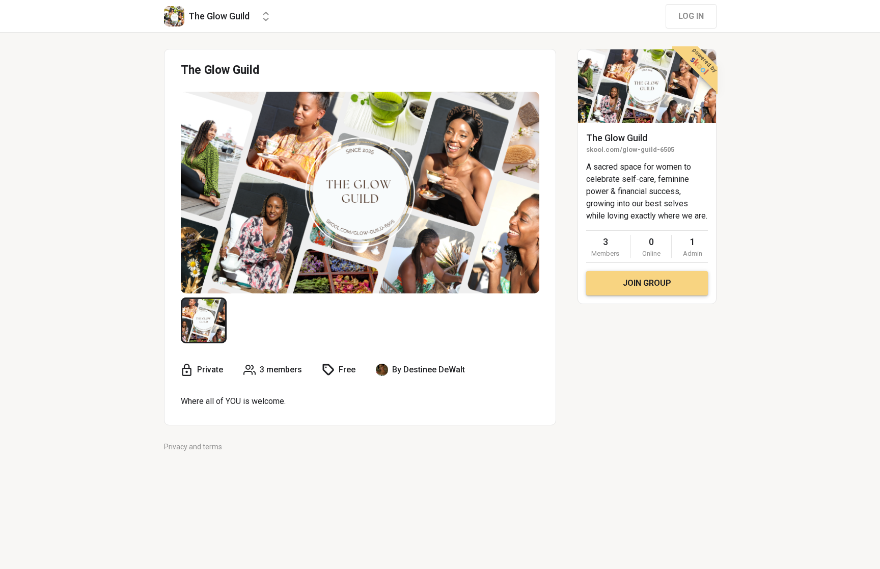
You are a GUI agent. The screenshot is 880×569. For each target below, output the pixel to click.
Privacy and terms (193, 447)
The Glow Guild (616, 137)
